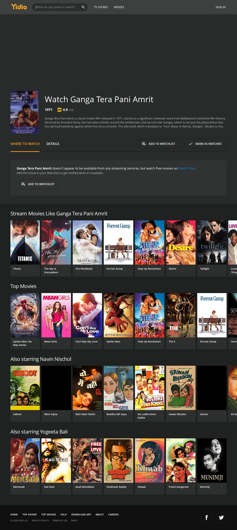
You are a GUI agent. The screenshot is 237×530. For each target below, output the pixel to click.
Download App (81, 514)
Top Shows (29, 514)
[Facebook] (206, 517)
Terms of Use (59, 520)
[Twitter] (221, 517)
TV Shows (101, 7)
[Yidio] (19, 7)
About (100, 514)
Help (64, 514)
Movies (119, 7)
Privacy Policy (40, 520)
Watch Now (187, 168)
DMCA (74, 520)
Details (52, 143)
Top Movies (48, 514)
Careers (113, 514)
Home (14, 514)
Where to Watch (25, 143)
